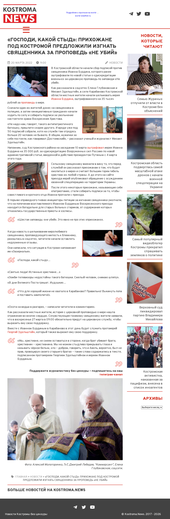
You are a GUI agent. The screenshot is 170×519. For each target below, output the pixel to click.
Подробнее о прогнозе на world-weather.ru (86, 12)
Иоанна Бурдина (62, 99)
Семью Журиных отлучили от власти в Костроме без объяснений (147, 105)
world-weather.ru (83, 16)
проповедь (28, 102)
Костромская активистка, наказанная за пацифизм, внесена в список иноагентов (146, 380)
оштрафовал (95, 148)
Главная (21, 477)
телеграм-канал (111, 374)
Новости (116, 63)
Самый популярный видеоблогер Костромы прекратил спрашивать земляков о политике (146, 247)
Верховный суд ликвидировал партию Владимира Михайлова (148, 314)
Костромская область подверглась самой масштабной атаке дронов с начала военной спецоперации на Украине (147, 175)
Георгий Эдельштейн (21, 332)
